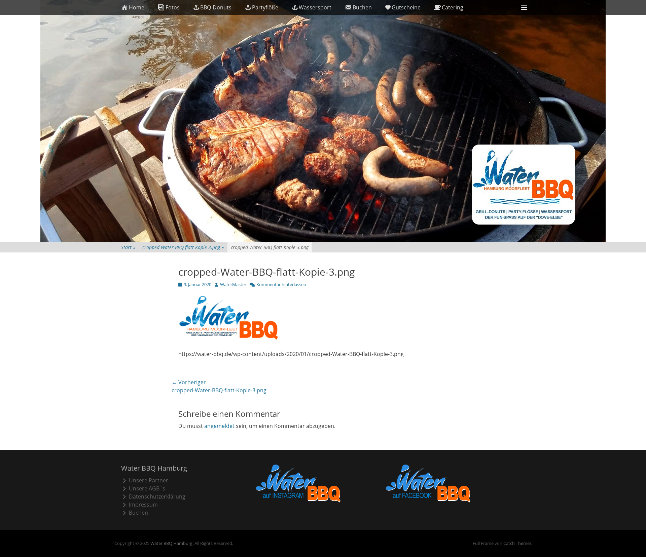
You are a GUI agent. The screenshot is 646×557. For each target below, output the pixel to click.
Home (136, 7)
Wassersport (315, 7)
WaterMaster (233, 284)
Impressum (143, 504)
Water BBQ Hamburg (171, 543)
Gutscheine (406, 7)
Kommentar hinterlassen (281, 284)
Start (128, 247)
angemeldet (219, 426)
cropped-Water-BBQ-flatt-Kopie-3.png (183, 247)
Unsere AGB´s (147, 488)
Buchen (362, 7)
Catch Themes (517, 543)
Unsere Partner (148, 480)
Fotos (173, 7)
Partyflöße (265, 7)
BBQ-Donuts (215, 7)
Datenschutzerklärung (157, 496)
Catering (452, 7)
